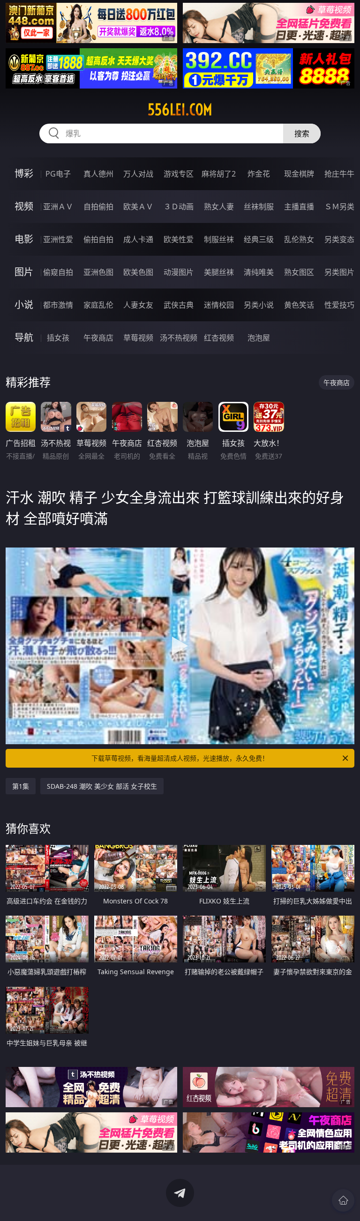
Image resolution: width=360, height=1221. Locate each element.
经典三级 (259, 239)
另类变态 (339, 239)
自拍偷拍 (98, 206)
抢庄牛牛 (339, 174)
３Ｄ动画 (179, 206)
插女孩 (58, 338)
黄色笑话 (299, 305)
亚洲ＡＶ (58, 206)
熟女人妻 (219, 206)
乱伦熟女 (299, 239)
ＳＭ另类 (339, 206)
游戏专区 (179, 174)
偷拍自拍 (98, 239)
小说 (24, 304)
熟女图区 (299, 272)
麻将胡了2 (219, 174)
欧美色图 (138, 272)
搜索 (301, 133)
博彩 (24, 173)
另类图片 (339, 272)
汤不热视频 (178, 338)
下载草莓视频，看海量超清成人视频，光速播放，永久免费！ (180, 758)
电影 (24, 239)
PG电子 (58, 174)
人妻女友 (138, 305)
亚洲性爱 (58, 239)
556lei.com (180, 109)
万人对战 (138, 174)
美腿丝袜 (219, 272)
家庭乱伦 (98, 305)
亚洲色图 (98, 272)
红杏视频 (219, 338)
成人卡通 (138, 239)
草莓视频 (138, 338)
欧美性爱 (179, 239)
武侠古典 (179, 305)
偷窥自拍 (58, 272)
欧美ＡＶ (138, 206)
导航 (24, 337)
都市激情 (58, 305)
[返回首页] (343, 1200)
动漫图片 (179, 272)
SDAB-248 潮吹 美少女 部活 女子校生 (102, 786)
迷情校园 (219, 305)
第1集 (20, 786)
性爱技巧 (339, 305)
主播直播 (299, 206)
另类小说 (259, 305)
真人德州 (98, 174)
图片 (24, 272)
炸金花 (259, 174)
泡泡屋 (259, 338)
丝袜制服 (259, 206)
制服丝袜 (219, 239)
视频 (24, 206)
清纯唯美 (259, 272)
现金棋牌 (299, 174)
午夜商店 (98, 338)
